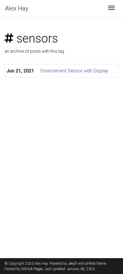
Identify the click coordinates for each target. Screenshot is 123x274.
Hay (16, 8)
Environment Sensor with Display (74, 71)
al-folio (90, 263)
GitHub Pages (32, 269)
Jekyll (72, 263)
